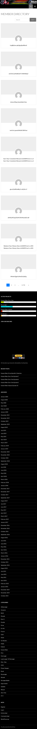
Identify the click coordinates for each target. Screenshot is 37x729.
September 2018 (5, 461)
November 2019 (5, 418)
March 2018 (4, 479)
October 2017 (4, 494)
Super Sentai (4, 683)
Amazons (3, 610)
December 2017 (5, 488)
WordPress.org (5, 719)
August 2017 (4, 501)
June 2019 (3, 433)
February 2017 (5, 519)
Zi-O (2, 695)
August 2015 (4, 568)
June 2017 (3, 507)
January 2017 (4, 522)
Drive (2, 625)
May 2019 (3, 436)
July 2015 (3, 571)
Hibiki (2, 643)
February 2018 (5, 482)
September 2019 (5, 424)
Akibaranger (4, 607)
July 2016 (3, 540)
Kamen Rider (4, 650)
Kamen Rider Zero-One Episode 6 (10, 379)
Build (2, 613)
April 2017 (4, 513)
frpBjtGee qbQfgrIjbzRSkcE (18, 45)
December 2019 (5, 415)
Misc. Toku (4, 662)
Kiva (2, 653)
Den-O (2, 619)
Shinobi (3, 677)
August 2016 (4, 537)
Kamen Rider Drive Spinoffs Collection (11, 373)
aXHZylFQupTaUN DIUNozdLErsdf (18, 217)
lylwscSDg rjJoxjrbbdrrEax (18, 102)
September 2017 (5, 497)
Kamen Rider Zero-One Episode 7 (10, 376)
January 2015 (4, 586)
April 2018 (4, 476)
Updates (3, 686)
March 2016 (4, 553)
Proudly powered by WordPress (8, 727)
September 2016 (5, 534)
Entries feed (4, 713)
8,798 (23, 285)
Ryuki (2, 671)
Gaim (2, 634)
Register (3, 707)
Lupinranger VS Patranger (8, 659)
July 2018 (3, 467)
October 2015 (4, 562)
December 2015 (5, 559)
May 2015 (3, 577)
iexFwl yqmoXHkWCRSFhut (18, 130)
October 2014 (4, 596)
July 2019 (3, 430)
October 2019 (4, 421)
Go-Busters (4, 640)
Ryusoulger (4, 674)
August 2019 (4, 427)
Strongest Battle (5, 680)
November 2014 (5, 592)
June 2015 (3, 574)
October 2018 (4, 458)
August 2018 (4, 464)
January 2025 (4, 396)
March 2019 (4, 442)
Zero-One (3, 692)
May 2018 (3, 473)
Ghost (2, 637)
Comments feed (5, 716)
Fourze (3, 631)
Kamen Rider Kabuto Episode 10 (9, 385)
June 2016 (3, 543)
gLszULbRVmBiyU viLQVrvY (18, 189)
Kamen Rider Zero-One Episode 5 (10, 382)
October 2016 (4, 531)
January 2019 (4, 448)
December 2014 (5, 589)
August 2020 (4, 399)
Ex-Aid (2, 628)
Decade (3, 616)
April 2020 (4, 406)
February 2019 (5, 445)
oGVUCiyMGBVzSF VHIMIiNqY (18, 73)
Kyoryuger (4, 656)
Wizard (3, 689)
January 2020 (4, 412)
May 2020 (3, 403)
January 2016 (4, 556)
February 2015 (5, 583)
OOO (2, 665)
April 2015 (4, 580)
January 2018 (4, 485)
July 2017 (3, 504)
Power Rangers (5, 668)
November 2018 (5, 455)
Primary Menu (35, 6)
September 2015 (5, 565)
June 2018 (3, 470)
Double (3, 622)
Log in (2, 710)
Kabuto (3, 646)
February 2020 (5, 409)
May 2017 (3, 510)
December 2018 (5, 452)
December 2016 (5, 525)
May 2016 (3, 546)
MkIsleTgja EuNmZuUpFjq (18, 276)
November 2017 (5, 491)
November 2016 (5, 528)
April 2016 (4, 550)
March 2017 (4, 516)
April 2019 (4, 439)
